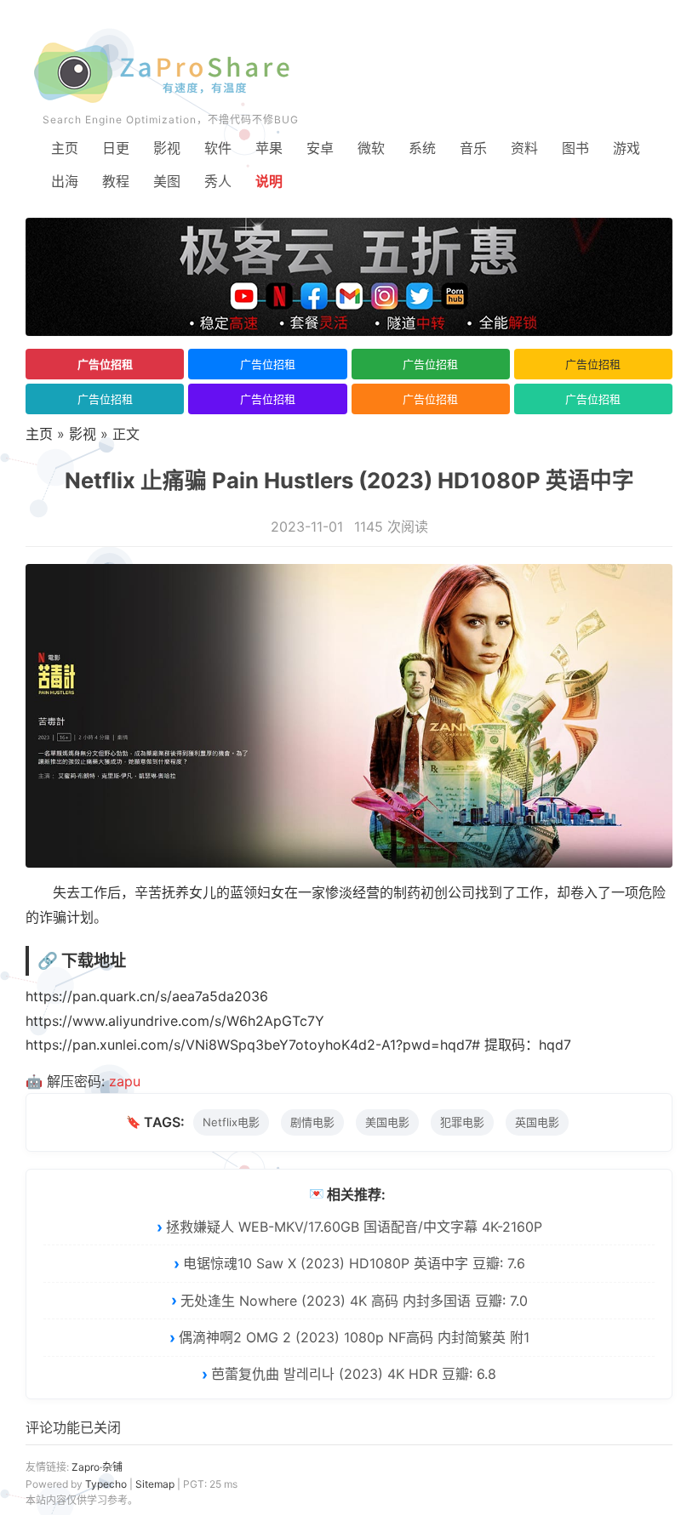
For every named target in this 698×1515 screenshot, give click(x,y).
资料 (524, 148)
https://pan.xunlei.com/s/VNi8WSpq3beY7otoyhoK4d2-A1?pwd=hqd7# (253, 1044)
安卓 (320, 148)
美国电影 (387, 1122)
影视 (166, 148)
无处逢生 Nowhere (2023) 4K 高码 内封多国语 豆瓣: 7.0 (354, 1300)
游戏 (626, 148)
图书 (575, 148)
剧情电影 (312, 1122)
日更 (115, 148)
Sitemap (154, 1484)
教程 (115, 181)
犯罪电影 (462, 1122)
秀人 (218, 181)
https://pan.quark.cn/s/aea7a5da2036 (147, 996)
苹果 (269, 148)
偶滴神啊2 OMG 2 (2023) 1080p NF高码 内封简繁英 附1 (354, 1337)
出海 (64, 181)
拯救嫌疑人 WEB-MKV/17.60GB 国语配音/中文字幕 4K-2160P (354, 1226)
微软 (371, 148)
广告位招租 (105, 364)
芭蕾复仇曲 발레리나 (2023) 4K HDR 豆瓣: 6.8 (353, 1373)
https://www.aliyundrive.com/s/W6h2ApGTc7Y (175, 1020)
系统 (422, 148)
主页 (64, 148)
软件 (218, 148)
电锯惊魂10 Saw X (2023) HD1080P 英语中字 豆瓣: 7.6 (354, 1263)
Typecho (106, 1484)
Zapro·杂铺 (97, 1467)
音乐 (473, 148)
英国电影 (537, 1122)
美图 (166, 181)
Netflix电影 (231, 1122)
